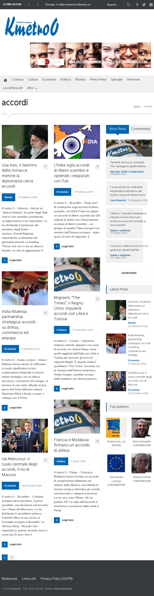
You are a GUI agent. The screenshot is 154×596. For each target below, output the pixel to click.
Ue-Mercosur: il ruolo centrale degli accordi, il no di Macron (19, 467)
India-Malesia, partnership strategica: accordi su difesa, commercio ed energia (18, 325)
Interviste (133, 79)
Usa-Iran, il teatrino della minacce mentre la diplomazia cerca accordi (19, 176)
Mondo (80, 79)
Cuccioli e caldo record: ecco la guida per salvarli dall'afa (129, 248)
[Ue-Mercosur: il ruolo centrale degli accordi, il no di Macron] (25, 436)
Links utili (29, 579)
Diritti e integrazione (132, 171)
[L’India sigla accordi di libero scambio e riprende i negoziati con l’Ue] (77, 142)
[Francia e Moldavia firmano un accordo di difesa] (77, 417)
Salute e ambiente (120, 230)
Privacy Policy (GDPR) (57, 579)
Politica (66, 79)
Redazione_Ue (116, 441)
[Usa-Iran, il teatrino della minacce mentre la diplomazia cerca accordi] (25, 142)
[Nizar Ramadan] (142, 428)
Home (137, 106)
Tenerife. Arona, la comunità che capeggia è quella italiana (128, 164)
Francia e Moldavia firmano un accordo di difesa (72, 445)
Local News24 (12, 88)
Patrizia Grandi (142, 477)
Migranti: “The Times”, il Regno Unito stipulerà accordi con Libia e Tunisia (71, 308)
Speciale (117, 79)
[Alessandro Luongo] (116, 463)
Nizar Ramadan (142, 441)
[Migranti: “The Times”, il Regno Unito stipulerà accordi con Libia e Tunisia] (77, 274)
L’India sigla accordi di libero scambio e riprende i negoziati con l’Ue (72, 173)
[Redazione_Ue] (116, 428)
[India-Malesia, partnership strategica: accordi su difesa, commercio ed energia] (25, 288)
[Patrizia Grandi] (142, 463)
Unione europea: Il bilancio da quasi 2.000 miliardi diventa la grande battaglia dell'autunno (79, 4)
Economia (49, 79)
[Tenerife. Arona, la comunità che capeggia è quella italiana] (129, 148)
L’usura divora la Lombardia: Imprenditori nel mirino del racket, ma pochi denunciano (127, 191)
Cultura (33, 79)
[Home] (4, 80)
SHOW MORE (129, 273)
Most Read (117, 129)
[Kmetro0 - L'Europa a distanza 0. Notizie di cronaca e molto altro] (32, 35)
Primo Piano (98, 79)
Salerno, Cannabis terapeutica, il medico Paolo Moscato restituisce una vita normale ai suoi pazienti (128, 219)
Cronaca (17, 79)
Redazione (9, 579)
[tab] (117, 131)
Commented (140, 129)
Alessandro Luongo (116, 479)
